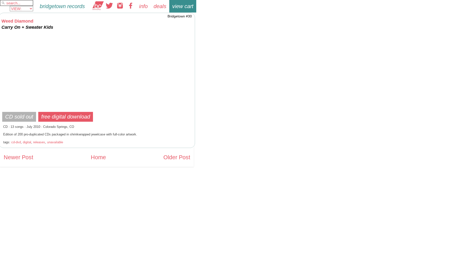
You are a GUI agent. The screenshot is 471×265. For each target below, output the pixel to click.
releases (39, 142)
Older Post (176, 157)
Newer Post (18, 157)
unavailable (55, 142)
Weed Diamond (17, 21)
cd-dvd (16, 142)
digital (27, 142)
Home (98, 157)
